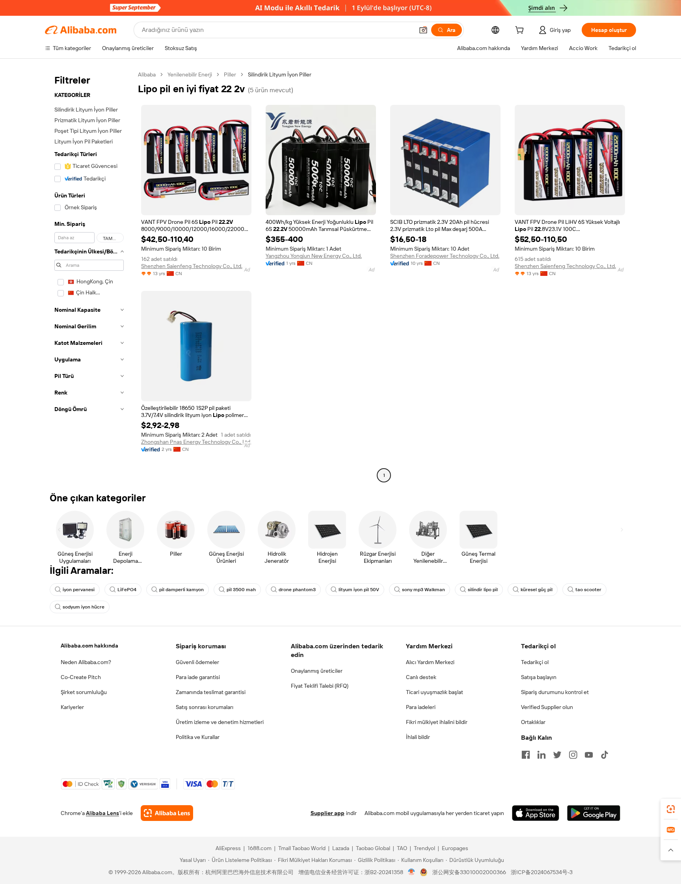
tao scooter (588, 589)
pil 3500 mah (241, 589)
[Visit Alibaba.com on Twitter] (557, 754)
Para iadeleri (420, 707)
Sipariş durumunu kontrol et (555, 692)
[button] (423, 30)
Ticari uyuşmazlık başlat (434, 692)
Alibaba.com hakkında (89, 645)
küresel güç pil (537, 589)
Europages (455, 848)
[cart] (521, 31)
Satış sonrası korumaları (204, 707)
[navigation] (89, 276)
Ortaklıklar (533, 722)
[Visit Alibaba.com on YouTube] (589, 754)
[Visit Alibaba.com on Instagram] (573, 754)
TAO (402, 848)
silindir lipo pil (483, 589)
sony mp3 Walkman (423, 589)
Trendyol (424, 848)
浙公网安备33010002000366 (469, 872)
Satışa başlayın (538, 677)
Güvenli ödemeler (197, 662)
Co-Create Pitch (81, 677)
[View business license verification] (411, 872)
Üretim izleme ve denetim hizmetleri (220, 722)
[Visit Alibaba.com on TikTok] (604, 754)
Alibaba (147, 74)
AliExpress (228, 848)
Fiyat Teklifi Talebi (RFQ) (319, 686)
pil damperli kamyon (181, 589)
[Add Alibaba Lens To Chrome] (167, 813)
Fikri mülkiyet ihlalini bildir (436, 722)
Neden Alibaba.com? (86, 662)
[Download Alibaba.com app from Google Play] (593, 813)
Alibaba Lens (102, 813)
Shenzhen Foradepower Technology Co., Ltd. (444, 256)
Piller (230, 74)
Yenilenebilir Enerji (189, 74)
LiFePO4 (126, 589)
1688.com (259, 848)
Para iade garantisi (198, 677)
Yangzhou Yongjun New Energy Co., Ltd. (314, 256)
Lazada (340, 848)
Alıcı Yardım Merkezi (430, 662)
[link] (671, 809)
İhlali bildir (418, 737)
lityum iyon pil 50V (359, 589)
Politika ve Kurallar (198, 737)
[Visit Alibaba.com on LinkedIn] (541, 754)
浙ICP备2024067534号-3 (542, 872)
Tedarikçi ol (535, 662)
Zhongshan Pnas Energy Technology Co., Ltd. (196, 442)
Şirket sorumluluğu (84, 692)
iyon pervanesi (79, 589)
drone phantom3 (297, 589)
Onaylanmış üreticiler (316, 671)
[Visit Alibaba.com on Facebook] (525, 754)
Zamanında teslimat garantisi (211, 692)
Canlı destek (421, 677)
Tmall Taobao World (302, 848)
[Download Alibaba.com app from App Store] (535, 813)
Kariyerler (72, 707)
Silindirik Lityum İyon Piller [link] (279, 74)
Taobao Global (373, 848)
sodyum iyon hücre (83, 607)
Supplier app (327, 813)
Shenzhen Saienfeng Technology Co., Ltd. (191, 266)
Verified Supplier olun (547, 707)
